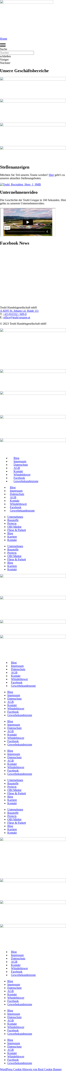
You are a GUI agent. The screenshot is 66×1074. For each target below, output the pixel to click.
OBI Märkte (14, 526)
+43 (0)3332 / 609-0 (15, 314)
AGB (17, 468)
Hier (51, 174)
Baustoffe (13, 520)
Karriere (12, 536)
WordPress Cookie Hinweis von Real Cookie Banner (31, 1069)
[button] (33, 49)
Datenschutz (21, 464)
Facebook (19, 477)
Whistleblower (22, 474)
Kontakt (18, 471)
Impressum (20, 461)
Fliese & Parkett (16, 530)
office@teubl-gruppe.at (16, 317)
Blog (16, 458)
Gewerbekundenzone (26, 481)
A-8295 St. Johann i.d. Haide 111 (19, 310)
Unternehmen (15, 516)
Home (3, 38)
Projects (11, 523)
